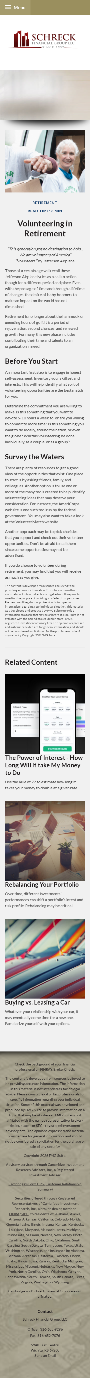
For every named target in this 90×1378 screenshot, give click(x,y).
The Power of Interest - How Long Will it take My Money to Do (44, 765)
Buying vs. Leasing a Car (37, 1002)
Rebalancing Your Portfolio (42, 884)
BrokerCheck (64, 1069)
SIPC (25, 1214)
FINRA (14, 1214)
